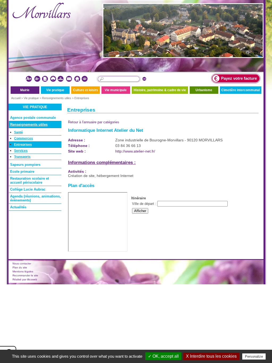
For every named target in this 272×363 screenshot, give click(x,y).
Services (21, 151)
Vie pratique (55, 90)
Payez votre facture (239, 78)
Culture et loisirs (85, 90)
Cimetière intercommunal (240, 90)
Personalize (254, 356)
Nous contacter (21, 263)
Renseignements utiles (56, 98)
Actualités (18, 207)
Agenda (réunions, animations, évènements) (35, 198)
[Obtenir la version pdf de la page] (45, 79)
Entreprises (81, 98)
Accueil (15, 98)
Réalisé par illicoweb (24, 279)
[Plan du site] (61, 79)
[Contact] (69, 79)
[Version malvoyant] (85, 79)
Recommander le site (25, 275)
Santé (18, 132)
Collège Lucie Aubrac (27, 189)
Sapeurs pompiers (25, 165)
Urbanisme (204, 90)
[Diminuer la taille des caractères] (37, 79)
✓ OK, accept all (163, 356)
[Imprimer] (53, 79)
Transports (22, 157)
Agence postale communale (33, 118)
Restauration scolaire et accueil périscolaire (29, 180)
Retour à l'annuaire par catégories (93, 122)
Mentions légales (22, 271)
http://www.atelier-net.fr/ (135, 151)
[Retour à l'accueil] (77, 79)
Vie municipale (116, 90)
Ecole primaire (22, 172)
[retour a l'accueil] (41, 17)
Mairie (24, 90)
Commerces (23, 138)
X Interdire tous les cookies (211, 356)
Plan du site (19, 267)
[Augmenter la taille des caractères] (29, 79)
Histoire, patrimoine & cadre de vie (160, 90)
